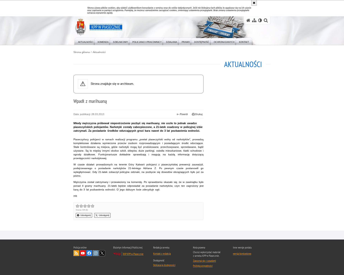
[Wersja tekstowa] (260, 20)
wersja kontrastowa (242, 253)
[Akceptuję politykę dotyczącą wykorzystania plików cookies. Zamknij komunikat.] (254, 3)
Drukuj (198, 114)
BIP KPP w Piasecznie (133, 254)
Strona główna (81, 52)
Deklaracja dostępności (164, 265)
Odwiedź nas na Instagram (96, 253)
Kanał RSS (76, 253)
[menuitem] (85, 41)
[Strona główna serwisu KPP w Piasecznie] (248, 20)
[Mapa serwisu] (254, 20)
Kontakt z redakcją (162, 253)
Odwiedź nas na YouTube (83, 253)
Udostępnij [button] (85, 215)
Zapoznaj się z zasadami (204, 260)
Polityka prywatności (203, 265)
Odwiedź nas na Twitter (102, 253)
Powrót (184, 114)
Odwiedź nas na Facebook (89, 253)
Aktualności (99, 52)
